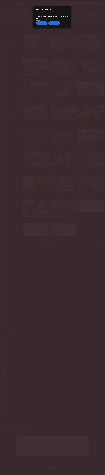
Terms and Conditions (54, 19)
